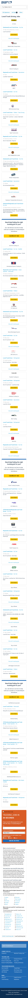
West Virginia (18, 899)
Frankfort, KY (8, 929)
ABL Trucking (14, 418)
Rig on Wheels (14, 606)
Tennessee (17, 900)
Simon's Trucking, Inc (14, 68)
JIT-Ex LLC (14, 527)
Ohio (6, 899)
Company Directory (18, 958)
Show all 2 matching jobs (13, 60)
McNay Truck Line (14, 570)
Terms (22, 990)
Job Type (14, 12)
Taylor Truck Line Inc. (14, 132)
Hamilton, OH (8, 926)
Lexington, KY (19, 915)
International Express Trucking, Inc (14, 266)
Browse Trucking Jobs (6, 960)
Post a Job (16, 960)
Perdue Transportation (14, 177)
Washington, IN (8, 919)
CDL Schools (4, 972)
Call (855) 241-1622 (14, 236)
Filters (21, 12)
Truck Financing (5, 979)
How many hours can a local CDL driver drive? (13, 868)
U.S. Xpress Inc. (14, 308)
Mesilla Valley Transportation (14, 46)
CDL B (10, 838)
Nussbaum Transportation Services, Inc (14, 200)
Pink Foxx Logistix (14, 757)
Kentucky (7, 900)
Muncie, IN (18, 924)
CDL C (16, 838)
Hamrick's (14, 441)
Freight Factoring (17, 977)
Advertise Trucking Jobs (19, 953)
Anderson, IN (19, 919)
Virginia (16, 904)
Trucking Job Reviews (18, 962)
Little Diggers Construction (14, 665)
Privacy (2, 990)
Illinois (6, 904)
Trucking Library (5, 970)
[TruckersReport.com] (6, 3)
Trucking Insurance (18, 972)
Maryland (17, 902)
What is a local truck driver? (9, 848)
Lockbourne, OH (19, 917)
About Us (4, 977)
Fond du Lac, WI (19, 927)
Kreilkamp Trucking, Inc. (14, 396)
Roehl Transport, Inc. (14, 548)
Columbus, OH (8, 915)
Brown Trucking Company (14, 485)
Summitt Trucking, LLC (14, 245)
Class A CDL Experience (8, 830)
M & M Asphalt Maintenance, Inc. (14, 776)
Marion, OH (18, 914)
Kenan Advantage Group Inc (14, 332)
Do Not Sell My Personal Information (12, 990)
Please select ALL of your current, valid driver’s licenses (12, 836)
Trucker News (17, 968)
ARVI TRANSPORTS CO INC (14, 155)
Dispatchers (16, 979)
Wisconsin (17, 897)
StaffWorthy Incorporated (14, 703)
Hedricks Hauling (14, 718)
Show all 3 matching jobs (13, 38)
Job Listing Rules (15, 992)
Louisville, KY (8, 922)
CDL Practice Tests (18, 970)
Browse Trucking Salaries (7, 962)
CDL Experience (6, 12)
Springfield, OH (8, 914)
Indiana (6, 897)
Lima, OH (7, 927)
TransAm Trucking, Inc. (14, 377)
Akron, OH (18, 929)
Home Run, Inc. (14, 287)
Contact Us (4, 953)
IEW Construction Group (14, 109)
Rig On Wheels (14, 587)
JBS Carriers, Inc (14, 354)
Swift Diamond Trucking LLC (14, 794)
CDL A (5, 838)
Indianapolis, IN (19, 921)
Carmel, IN (18, 922)
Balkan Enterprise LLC (14, 739)
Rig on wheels (14, 645)
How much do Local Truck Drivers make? (12, 880)
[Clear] (25, 7)
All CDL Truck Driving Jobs (7, 936)
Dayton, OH (7, 917)
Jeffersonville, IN (8, 921)
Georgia (6, 902)
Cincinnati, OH (8, 924)
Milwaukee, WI (19, 926)
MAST (14, 88)
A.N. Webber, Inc (14, 506)
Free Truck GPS (5, 968)
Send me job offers (14, 840)
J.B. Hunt (14, 23)
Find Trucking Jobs (6, 958)
